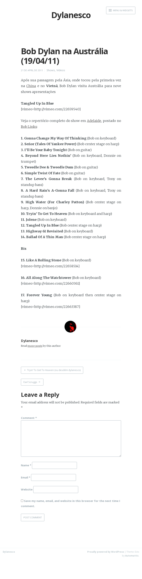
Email (25, 477)
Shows (51, 70)
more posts (35, 346)
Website (27, 489)
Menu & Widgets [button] (122, 10)
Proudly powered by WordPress (105, 551)
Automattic (132, 555)
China (31, 86)
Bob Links (29, 127)
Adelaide (94, 121)
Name (26, 465)
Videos (60, 70)
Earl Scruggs (30, 382)
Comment (29, 418)
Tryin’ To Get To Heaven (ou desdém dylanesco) (54, 370)
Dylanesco (29, 340)
